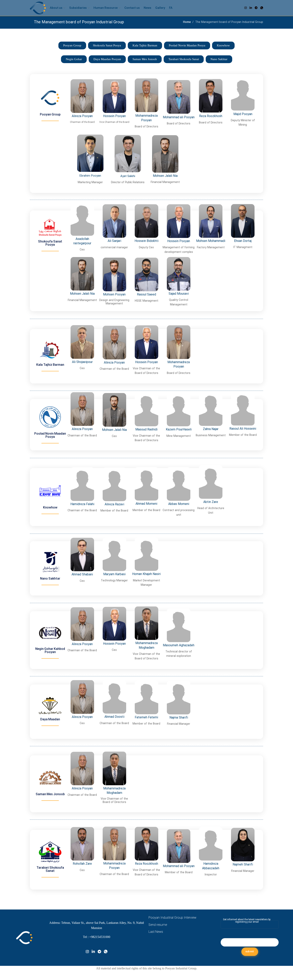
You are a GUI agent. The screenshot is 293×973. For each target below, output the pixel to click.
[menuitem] (170, 8)
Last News (155, 932)
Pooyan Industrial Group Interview (172, 918)
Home (187, 22)
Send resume (157, 925)
